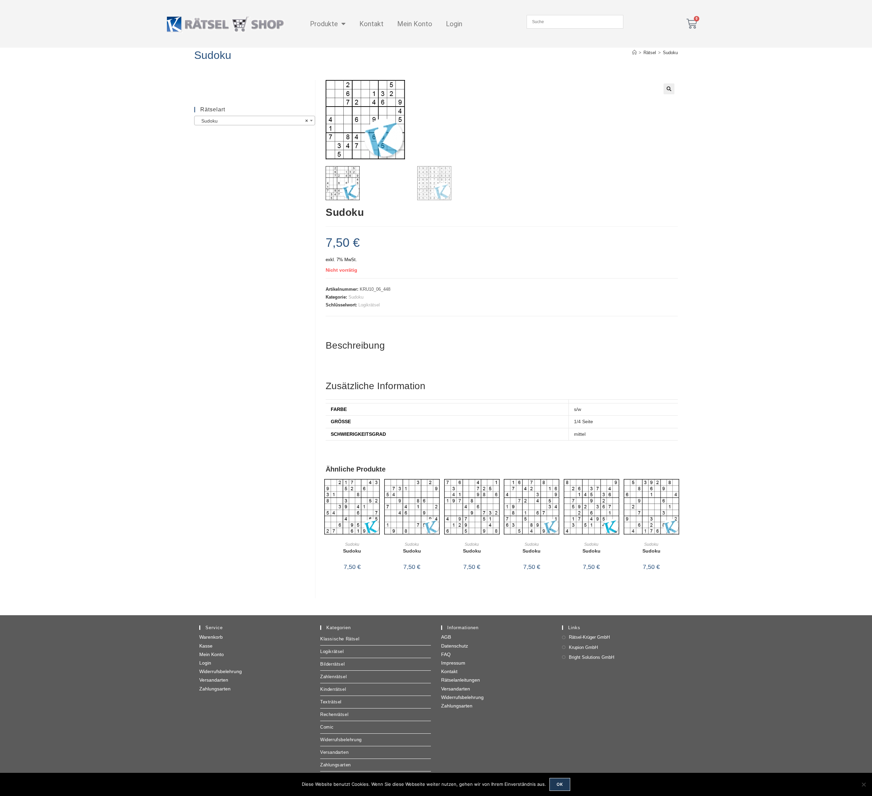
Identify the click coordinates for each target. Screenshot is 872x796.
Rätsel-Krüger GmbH (589, 637)
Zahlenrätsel (333, 676)
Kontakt (371, 24)
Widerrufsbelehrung (220, 671)
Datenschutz (454, 646)
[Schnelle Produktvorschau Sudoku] (376, 491)
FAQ (446, 654)
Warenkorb (211, 637)
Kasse (206, 646)
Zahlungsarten (215, 688)
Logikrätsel (369, 304)
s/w (577, 409)
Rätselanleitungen (460, 680)
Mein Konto (414, 24)
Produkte (324, 24)
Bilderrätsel (332, 664)
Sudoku (670, 52)
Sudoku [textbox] (252, 121)
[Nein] (863, 784)
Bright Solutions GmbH (591, 657)
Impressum (453, 663)
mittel (580, 434)
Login (454, 24)
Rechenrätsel (334, 714)
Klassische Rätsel (339, 638)
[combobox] (254, 120)
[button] (669, 88)
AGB (446, 637)
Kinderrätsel (333, 689)
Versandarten (213, 680)
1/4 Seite (583, 421)
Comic (327, 727)
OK (560, 784)
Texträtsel (331, 701)
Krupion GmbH (583, 647)
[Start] (634, 52)
